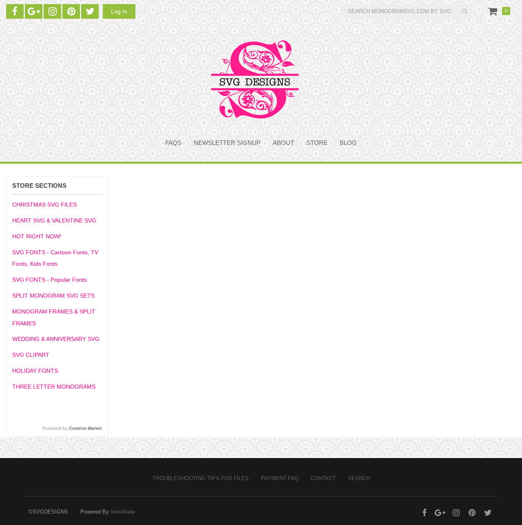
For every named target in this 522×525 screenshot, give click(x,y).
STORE (316, 142)
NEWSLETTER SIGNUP (227, 142)
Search (359, 478)
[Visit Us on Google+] (33, 11)
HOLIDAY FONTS (35, 370)
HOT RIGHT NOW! (36, 236)
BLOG (348, 142)
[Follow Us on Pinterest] (71, 11)
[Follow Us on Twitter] (90, 11)
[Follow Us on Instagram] (52, 11)
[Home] (255, 79)
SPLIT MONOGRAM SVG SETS (53, 295)
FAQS (173, 142)
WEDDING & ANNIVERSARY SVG (56, 339)
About (283, 142)
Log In (119, 11)
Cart (494, 11)
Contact (323, 478)
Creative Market (85, 428)
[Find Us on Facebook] (15, 11)
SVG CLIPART (30, 354)
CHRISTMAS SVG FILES (44, 204)
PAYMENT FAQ (280, 478)
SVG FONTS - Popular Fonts (49, 279)
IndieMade (123, 512)
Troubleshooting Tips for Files (201, 478)
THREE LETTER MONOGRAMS (53, 386)
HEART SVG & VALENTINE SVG (54, 220)
